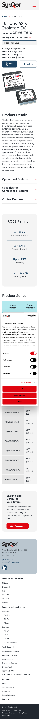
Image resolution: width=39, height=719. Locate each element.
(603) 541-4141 (8, 559)
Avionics (5, 595)
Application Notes (9, 655)
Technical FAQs (8, 671)
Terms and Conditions (8, 713)
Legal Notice (6, 710)
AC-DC (7, 619)
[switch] (33, 360)
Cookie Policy (6, 716)
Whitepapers (7, 659)
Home (4, 16)
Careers (5, 699)
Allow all (19, 389)
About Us (6, 683)
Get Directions (8, 555)
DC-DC (7, 615)
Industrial (6, 587)
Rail (3, 591)
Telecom (5, 599)
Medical (5, 603)
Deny (19, 402)
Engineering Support (10, 651)
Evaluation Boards (9, 663)
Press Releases (8, 695)
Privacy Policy (17, 710)
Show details (26, 382)
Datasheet (28, 64)
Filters (6, 623)
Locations (6, 691)
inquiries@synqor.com (11, 562)
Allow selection (19, 395)
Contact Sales (9, 64)
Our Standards (8, 687)
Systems (5, 627)
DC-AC (7, 639)
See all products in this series (15, 37)
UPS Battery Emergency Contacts (16, 675)
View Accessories (17, 526)
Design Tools (7, 667)
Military (5, 583)
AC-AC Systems (10, 643)
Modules (5, 611)
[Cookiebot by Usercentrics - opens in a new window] (28, 315)
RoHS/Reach (23, 713)
